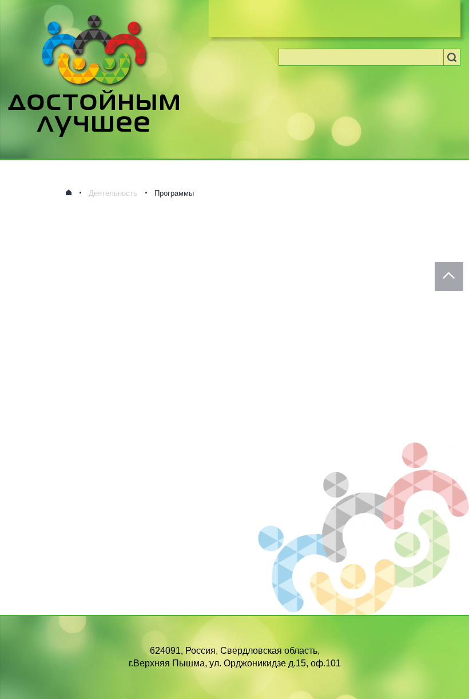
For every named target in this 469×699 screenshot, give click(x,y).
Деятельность (113, 193)
